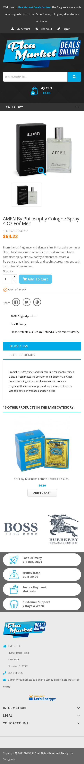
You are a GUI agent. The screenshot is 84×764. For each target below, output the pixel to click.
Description (19, 346)
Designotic (9, 759)
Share (16, 302)
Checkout (46, 29)
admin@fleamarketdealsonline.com (29, 679)
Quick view (42, 444)
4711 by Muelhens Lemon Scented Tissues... (42, 479)
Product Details (22, 355)
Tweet (26, 302)
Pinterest (37, 302)
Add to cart (37, 279)
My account (23, 29)
